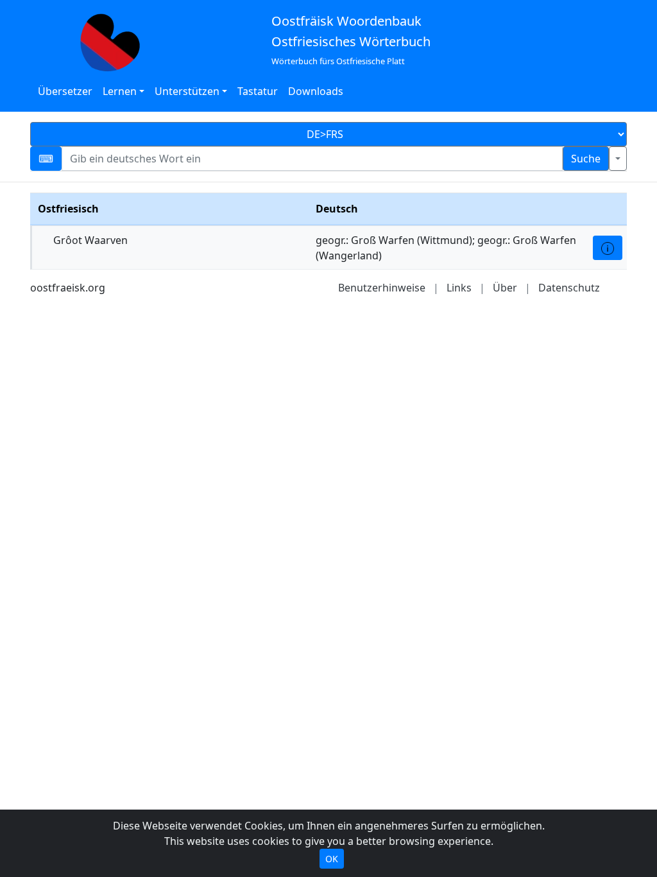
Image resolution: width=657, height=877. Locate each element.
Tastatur (257, 91)
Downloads (315, 91)
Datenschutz (569, 288)
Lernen (120, 91)
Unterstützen (187, 91)
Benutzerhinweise (381, 288)
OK (331, 859)
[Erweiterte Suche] (618, 158)
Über (505, 288)
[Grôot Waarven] (607, 248)
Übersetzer (65, 91)
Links (459, 288)
